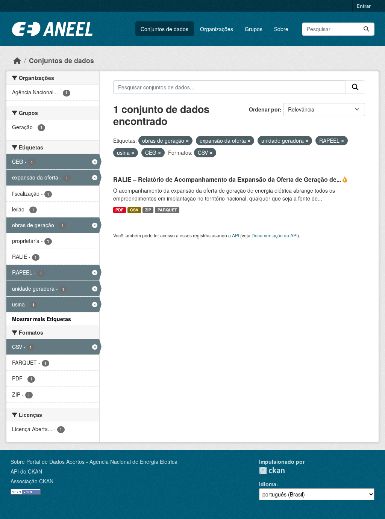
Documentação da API (274, 235)
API (235, 235)
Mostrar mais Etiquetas (41, 319)
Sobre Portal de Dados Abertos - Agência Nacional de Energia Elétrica (94, 461)
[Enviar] (366, 29)
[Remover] (187, 141)
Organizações (216, 29)
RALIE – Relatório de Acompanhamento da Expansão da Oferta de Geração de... (228, 179)
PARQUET (167, 210)
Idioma (267, 484)
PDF (119, 210)
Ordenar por (264, 109)
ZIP (148, 210)
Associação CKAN (32, 481)
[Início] (17, 60)
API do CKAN (26, 471)
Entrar (363, 5)
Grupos (253, 29)
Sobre (281, 29)
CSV (134, 210)
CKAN (272, 470)
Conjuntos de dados (164, 29)
